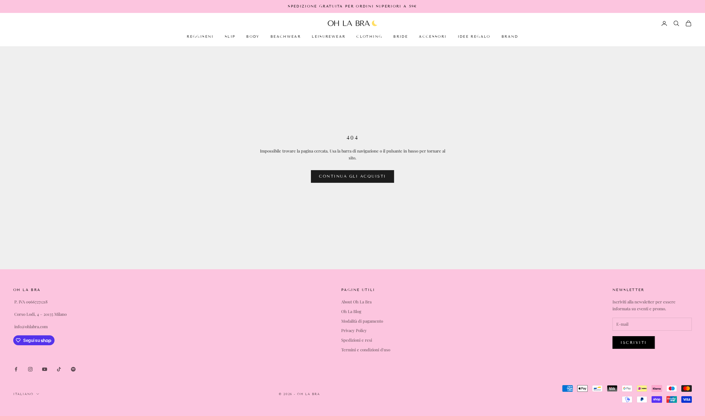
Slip (230, 37)
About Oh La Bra (356, 301)
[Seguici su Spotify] (73, 369)
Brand (509, 37)
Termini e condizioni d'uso (365, 349)
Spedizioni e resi (356, 340)
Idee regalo (474, 37)
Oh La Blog (351, 311)
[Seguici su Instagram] (30, 369)
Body (252, 37)
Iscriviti (633, 342)
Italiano (23, 394)
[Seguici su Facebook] (16, 369)
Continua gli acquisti (352, 176)
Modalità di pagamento (362, 321)
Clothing (369, 37)
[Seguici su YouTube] (44, 369)
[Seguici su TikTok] (59, 369)
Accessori (432, 37)
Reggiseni (200, 37)
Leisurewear (328, 37)
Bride (400, 37)
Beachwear (285, 37)
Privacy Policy (354, 330)
